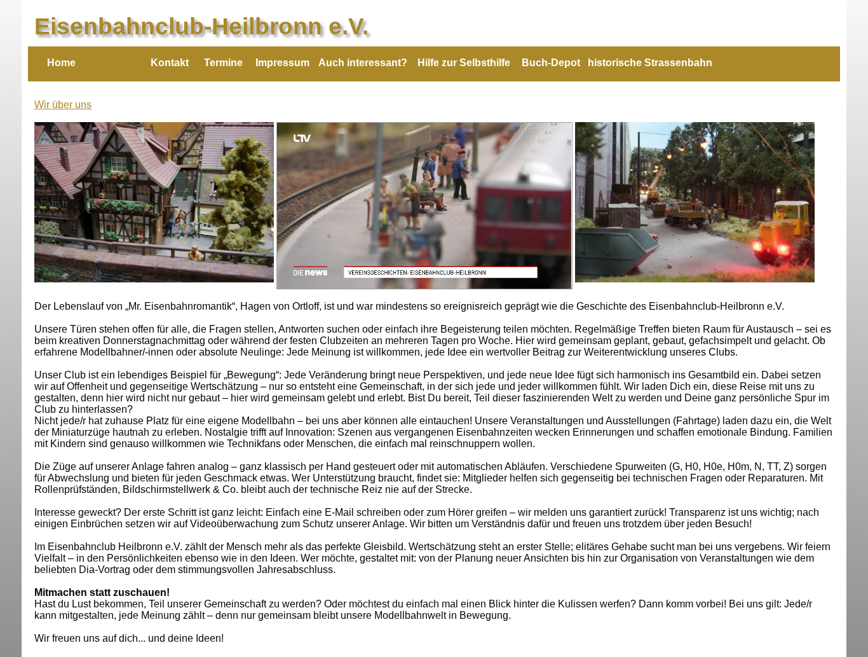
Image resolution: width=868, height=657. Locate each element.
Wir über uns (63, 104)
